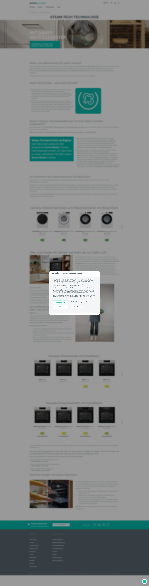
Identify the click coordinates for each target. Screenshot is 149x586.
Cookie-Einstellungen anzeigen (80, 302)
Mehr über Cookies (76, 307)
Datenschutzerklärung (83, 292)
